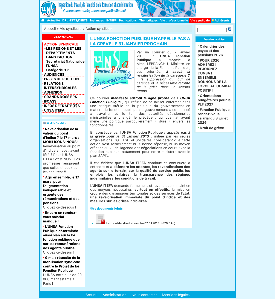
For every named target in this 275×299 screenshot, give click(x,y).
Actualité (53, 20)
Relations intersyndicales (60, 85)
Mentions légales (175, 295)
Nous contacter (144, 295)
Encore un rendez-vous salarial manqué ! (60, 216)
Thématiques (148, 20)
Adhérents (222, 20)
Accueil (50, 28)
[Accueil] (43, 20)
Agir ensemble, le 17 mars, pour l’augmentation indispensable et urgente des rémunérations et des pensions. (61, 190)
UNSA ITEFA (54, 110)
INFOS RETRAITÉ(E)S (62, 106)
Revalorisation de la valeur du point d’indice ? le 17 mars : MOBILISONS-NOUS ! (61, 135)
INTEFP (111, 20)
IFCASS (50, 101)
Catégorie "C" (57, 70)
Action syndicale (99, 28)
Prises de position (61, 79)
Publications (128, 20)
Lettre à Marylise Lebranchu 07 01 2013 (132, 223)
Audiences (54, 74)
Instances (97, 20)
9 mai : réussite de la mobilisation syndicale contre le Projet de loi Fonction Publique (61, 264)
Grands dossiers (60, 97)
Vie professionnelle (174, 20)
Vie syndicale (200, 20)
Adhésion (53, 92)
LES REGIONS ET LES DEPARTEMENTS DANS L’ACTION (63, 52)
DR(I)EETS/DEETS (75, 20)
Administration (114, 295)
